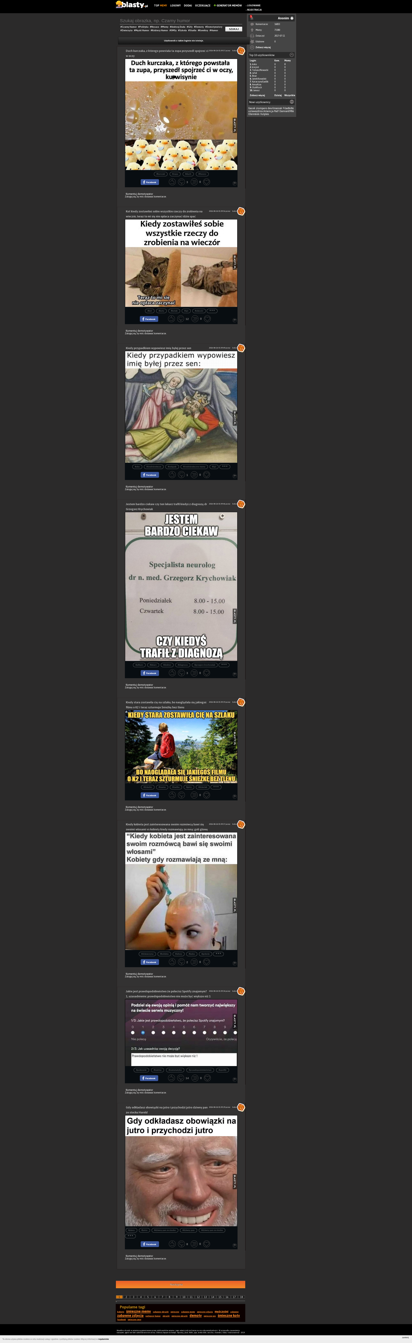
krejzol (255, 67)
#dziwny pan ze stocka (212, 1230)
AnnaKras (256, 84)
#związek (172, 467)
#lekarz (153, 665)
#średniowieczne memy (194, 467)
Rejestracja (254, 10)
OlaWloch (257, 87)
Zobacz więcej (263, 47)
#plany (131, 1230)
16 (227, 1297)
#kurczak (160, 174)
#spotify (222, 1070)
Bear (254, 76)
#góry (189, 787)
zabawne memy (188, 1312)
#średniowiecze (153, 467)
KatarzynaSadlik (260, 81)
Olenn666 (254, 114)
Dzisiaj (278, 95)
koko (254, 64)
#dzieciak (202, 787)
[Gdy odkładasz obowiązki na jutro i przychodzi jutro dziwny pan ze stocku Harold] (181, 1170)
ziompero (261, 108)
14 (212, 1297)
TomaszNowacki (260, 70)
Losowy (175, 5)
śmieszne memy (138, 1311)
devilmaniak (275, 108)
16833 (277, 24)
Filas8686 (288, 108)
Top (160, 5)
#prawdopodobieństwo (200, 1070)
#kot (150, 311)
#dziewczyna (147, 954)
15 (220, 1297)
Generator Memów (229, 5)
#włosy (178, 954)
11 (191, 1297)
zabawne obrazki (161, 1312)
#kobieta (164, 954)
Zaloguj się (130, 196)
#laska (192, 954)
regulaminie (103, 1339)
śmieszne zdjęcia (205, 1312)
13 (205, 1297)
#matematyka (175, 1070)
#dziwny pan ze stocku (165, 1230)
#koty (161, 311)
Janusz (256, 90)
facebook (121, 1320)
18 (241, 1297)
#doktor (167, 665)
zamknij (405, 1337)
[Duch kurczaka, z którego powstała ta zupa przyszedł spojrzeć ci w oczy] (181, 114)
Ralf (276, 111)
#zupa (175, 174)
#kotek (174, 311)
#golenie (205, 954)
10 (184, 1297)
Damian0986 (286, 111)
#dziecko (148, 787)
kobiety (120, 1312)
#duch (188, 174)
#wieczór (199, 311)
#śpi (186, 311)
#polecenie (141, 1070)
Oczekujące (203, 5)
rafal (254, 73)
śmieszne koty (229, 1315)
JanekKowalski (259, 78)
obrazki (166, 1316)
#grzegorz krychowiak (204, 665)
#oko (137, 467)
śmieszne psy (210, 1316)
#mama (162, 787)
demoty (196, 1315)
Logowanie (254, 5)
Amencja (268, 111)
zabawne (234, 1312)
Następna (176, 1284)
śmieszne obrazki (180, 1316)
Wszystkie (289, 95)
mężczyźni (221, 1311)
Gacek (251, 108)
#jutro (144, 1230)
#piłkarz (139, 665)
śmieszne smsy (134, 1320)
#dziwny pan (189, 1230)
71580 (277, 30)
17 (234, 1297)
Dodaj (188, 5)
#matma (157, 1070)
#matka (175, 787)
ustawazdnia (255, 111)
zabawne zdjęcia (130, 1315)
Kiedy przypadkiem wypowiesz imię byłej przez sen (158, 348)
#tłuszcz (202, 174)
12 (198, 1297)
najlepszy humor (153, 1316)
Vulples (264, 114)
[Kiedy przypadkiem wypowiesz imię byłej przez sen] (181, 407)
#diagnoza (183, 665)
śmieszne (175, 1312)
